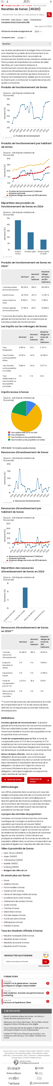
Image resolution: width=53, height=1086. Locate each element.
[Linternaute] (13, 1073)
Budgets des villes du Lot (15, 870)
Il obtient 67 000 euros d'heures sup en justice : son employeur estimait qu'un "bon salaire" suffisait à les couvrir (25, 1036)
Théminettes (35, 19)
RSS (25, 1055)
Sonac (29, 5)
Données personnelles (23, 1053)
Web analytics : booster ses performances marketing (23, 993)
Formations (11, 976)
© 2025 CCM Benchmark (32, 1057)
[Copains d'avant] (13, 1078)
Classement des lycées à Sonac (18, 901)
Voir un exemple (43, 966)
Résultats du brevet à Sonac (16, 943)
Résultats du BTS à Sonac (15, 946)
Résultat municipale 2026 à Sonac (19, 936)
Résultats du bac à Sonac (15, 939)
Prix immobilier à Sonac (14, 887)
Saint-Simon (16, 19)
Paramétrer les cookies (40, 1053)
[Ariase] (13, 1083)
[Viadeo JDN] (39, 1078)
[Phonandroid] (39, 1083)
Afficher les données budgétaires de (16, 31)
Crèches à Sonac (11, 908)
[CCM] (39, 1068)
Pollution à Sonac (11, 926)
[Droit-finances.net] (39, 1073)
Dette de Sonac (14, 779)
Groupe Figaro (17, 1057)
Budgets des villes (13, 5)
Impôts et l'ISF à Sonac (14, 891)
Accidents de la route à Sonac (17, 898)
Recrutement (9, 1053)
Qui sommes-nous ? (10, 1051)
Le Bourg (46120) (11, 867)
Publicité (39, 1051)
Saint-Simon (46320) (13, 853)
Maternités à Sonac (12, 912)
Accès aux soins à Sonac (15, 919)
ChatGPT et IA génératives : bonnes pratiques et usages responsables (20, 984)
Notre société (30, 1051)
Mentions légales (44, 1055)
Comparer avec (8, 37)
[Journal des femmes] (13, 1068)
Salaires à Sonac (11, 884)
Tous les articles (17, 1055)
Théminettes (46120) (13, 860)
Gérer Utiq (7, 1055)
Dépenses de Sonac (36, 780)
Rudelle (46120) (11, 863)
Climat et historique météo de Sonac (20, 894)
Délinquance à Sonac (13, 922)
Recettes (6, 44)
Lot (23, 5)
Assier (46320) (10, 856)
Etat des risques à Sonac (15, 915)
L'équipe (22, 1051)
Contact (47, 1051)
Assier (26, 19)
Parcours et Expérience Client (17, 1001)
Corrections (32, 1055)
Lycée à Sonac (10, 905)
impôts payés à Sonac (26, 448)
